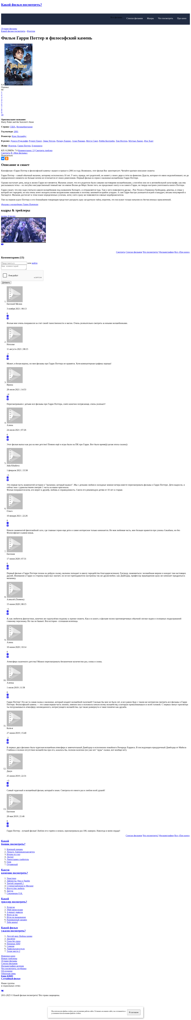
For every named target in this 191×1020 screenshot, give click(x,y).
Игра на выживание (16, 917)
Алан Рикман (78, 141)
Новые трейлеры (9, 958)
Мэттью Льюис (135, 141)
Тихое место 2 (13, 951)
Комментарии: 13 (26, 150)
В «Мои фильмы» (19, 153)
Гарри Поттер (24, 146)
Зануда (10, 891)
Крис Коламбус (19, 136)
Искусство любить (15, 888)
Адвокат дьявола (15, 912)
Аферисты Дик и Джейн (18, 881)
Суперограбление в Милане (20, 886)
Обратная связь (8, 973)
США (12, 127)
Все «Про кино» (182, 252)
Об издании (6, 971)
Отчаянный (12, 864)
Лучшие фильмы (9, 28)
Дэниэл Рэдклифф (19, 141)
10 (2, 115)
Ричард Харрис (63, 141)
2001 (16, 131)
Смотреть (5, 153)
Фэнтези (12, 146)
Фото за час (12, 915)
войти (34, 263)
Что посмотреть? (151, 252)
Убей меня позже (15, 909)
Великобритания (24, 127)
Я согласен (133, 1012)
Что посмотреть (165, 18)
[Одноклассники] (6, 158)
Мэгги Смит (92, 141)
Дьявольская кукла (16, 949)
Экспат (10, 857)
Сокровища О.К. (15, 893)
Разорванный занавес (17, 920)
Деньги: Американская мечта (21, 852)
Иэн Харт (148, 141)
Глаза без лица (13, 941)
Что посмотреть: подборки (13, 968)
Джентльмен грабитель (18, 859)
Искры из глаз (13, 854)
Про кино (181, 18)
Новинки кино (8, 956)
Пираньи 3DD (13, 944)
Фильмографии (166, 252)
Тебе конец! (12, 922)
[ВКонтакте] (2, 158)
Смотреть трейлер (43, 150)
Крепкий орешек (15, 849)
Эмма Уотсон (49, 141)
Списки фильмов (134, 18)
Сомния (10, 946)
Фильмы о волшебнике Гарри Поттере (19, 204)
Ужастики (11, 878)
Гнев (9, 862)
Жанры (150, 18)
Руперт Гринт (35, 141)
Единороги (37, 146)
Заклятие (11, 938)
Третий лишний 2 (15, 883)
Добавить (6, 283)
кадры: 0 (5, 216)
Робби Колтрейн (107, 141)
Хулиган (11, 907)
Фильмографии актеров (12, 966)
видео (12, 216)
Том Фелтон (121, 141)
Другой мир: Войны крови (19, 936)
